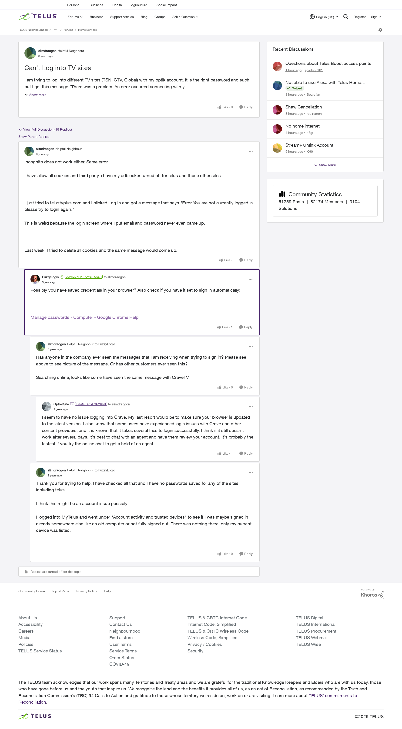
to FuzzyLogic (105, 344)
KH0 (310, 151)
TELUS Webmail (312, 637)
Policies (26, 644)
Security (196, 650)
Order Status (121, 657)
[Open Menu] (380, 30)
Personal (73, 5)
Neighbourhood (124, 631)
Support (117, 617)
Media (24, 637)
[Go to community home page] (38, 16)
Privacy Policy (86, 591)
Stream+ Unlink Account (309, 145)
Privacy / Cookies (205, 644)
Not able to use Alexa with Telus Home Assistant (323, 82)
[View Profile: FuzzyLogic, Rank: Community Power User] (35, 279)
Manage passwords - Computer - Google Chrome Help (84, 317)
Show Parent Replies (33, 136)
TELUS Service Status (40, 650)
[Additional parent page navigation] (55, 30)
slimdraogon (47, 51)
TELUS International (315, 624)
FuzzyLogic (50, 277)
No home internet (302, 125)
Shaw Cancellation (303, 106)
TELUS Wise (308, 644)
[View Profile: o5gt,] (277, 129)
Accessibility (30, 624)
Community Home (31, 591)
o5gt (310, 133)
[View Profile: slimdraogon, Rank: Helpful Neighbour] (30, 53)
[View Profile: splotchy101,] (277, 66)
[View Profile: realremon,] (277, 110)
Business (96, 5)
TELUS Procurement (316, 631)
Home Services (87, 29)
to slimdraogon (115, 277)
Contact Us (120, 624)
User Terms (120, 644)
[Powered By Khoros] (372, 594)
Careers (26, 631)
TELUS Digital (309, 617)
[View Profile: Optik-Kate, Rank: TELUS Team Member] (46, 406)
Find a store (121, 637)
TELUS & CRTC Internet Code (217, 617)
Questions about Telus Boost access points (328, 63)
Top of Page (60, 591)
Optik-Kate (61, 404)
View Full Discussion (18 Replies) (47, 129)
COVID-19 (119, 664)
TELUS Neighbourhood (33, 29)
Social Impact (167, 5)
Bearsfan (313, 94)
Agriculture (139, 5)
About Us (27, 617)
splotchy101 (314, 70)
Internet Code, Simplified (212, 624)
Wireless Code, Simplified (213, 637)
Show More (37, 95)
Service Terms (123, 650)
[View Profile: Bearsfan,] (277, 85)
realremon (314, 113)
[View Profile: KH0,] (277, 148)
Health (117, 5)
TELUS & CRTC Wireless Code (218, 631)
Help (107, 591)
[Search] (346, 17)
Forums (68, 29)
